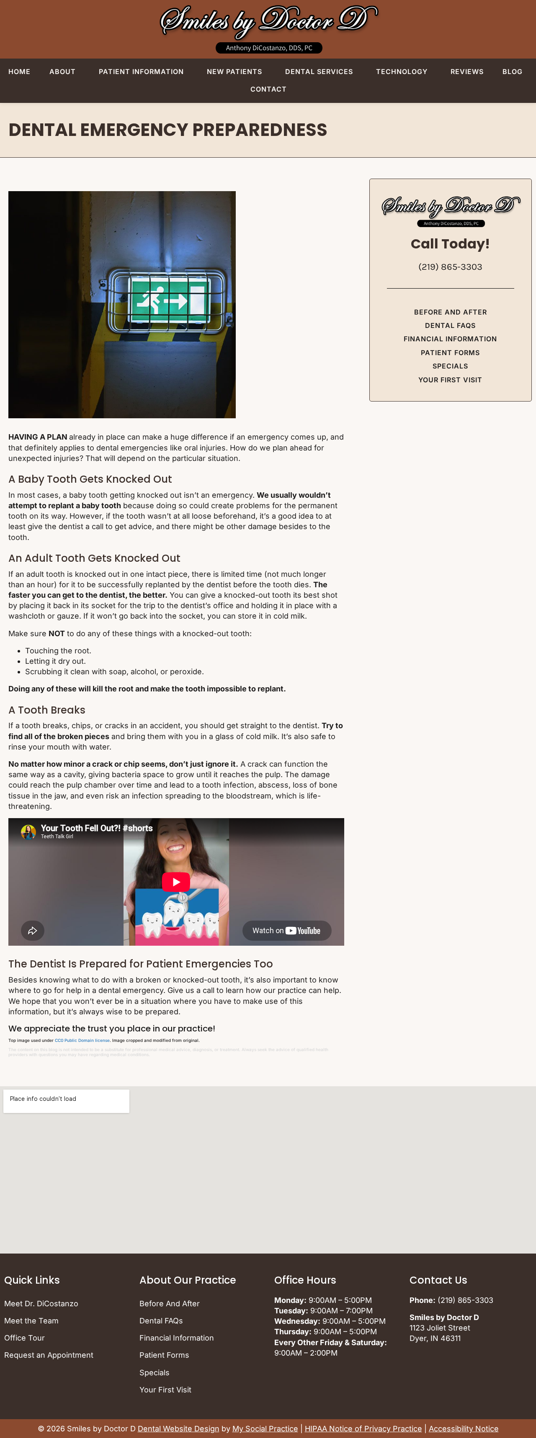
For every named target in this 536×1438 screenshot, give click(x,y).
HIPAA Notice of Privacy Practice (363, 1428)
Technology (402, 71)
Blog (512, 71)
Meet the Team (31, 1320)
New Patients (234, 71)
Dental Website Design (178, 1428)
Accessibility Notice (464, 1428)
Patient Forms (450, 352)
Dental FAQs (450, 325)
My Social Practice (265, 1428)
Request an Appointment (48, 1355)
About (62, 71)
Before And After (450, 312)
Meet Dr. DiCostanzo (41, 1303)
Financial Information (450, 339)
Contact (268, 89)
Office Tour (24, 1337)
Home (19, 71)
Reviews (467, 71)
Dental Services (319, 71)
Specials (450, 366)
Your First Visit (450, 380)
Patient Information (141, 71)
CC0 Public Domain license (82, 1040)
